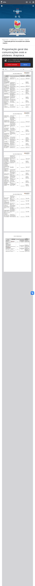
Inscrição (21, 39)
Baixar (25, 65)
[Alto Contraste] (2, 6)
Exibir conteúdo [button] (12, 65)
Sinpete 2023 (13, 39)
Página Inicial (5, 39)
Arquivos (27, 39)
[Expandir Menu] (16, 17)
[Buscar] (19, 17)
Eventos (17, 11)
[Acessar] (33, 6)
